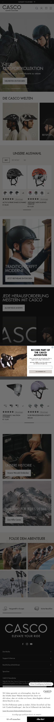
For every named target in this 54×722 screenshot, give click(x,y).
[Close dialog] (52, 347)
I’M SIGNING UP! (40, 371)
